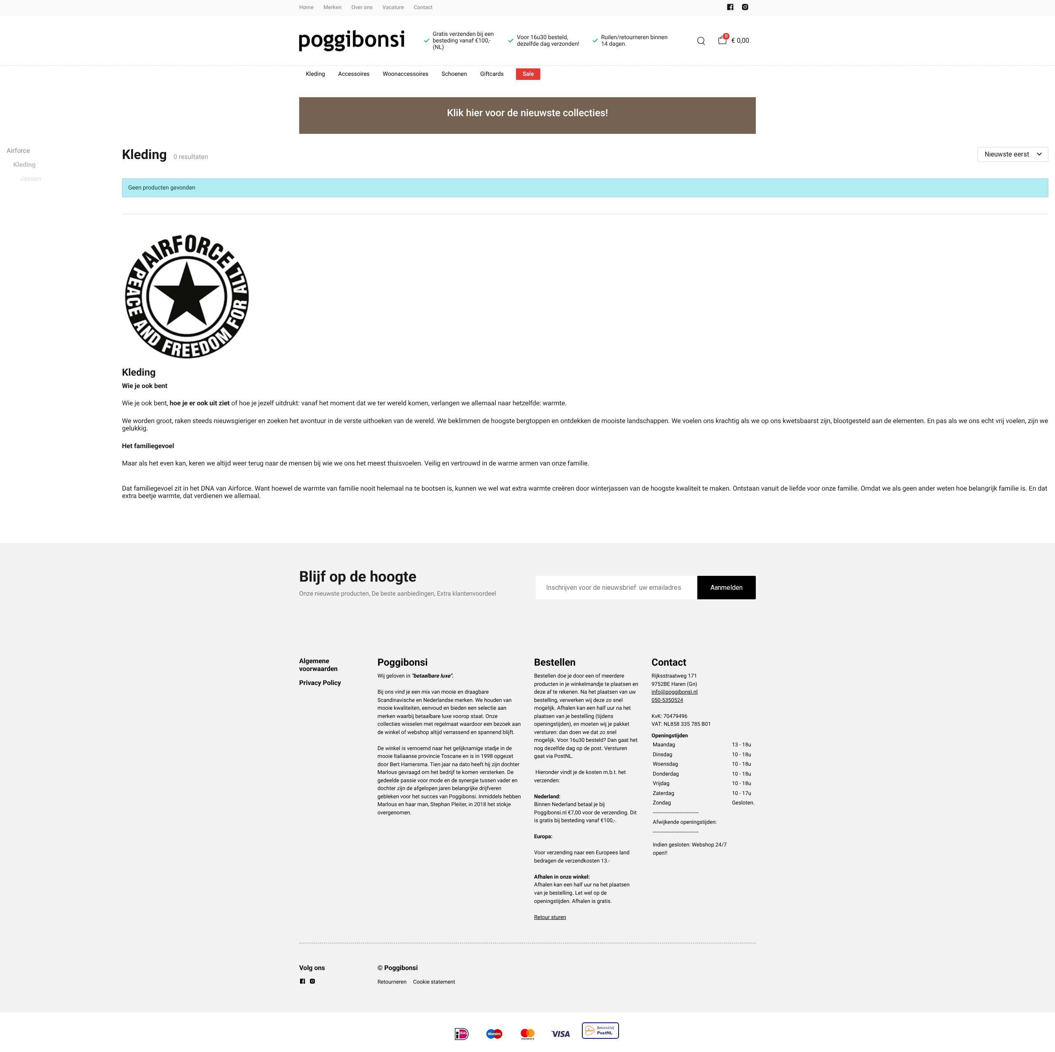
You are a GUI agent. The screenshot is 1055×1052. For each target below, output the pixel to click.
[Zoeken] (701, 40)
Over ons (362, 8)
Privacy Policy (320, 683)
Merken (333, 8)
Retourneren (391, 982)
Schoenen (454, 74)
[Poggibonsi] (351, 41)
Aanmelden (726, 587)
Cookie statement (434, 982)
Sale (528, 74)
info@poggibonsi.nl (675, 692)
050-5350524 (667, 700)
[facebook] (730, 9)
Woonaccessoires (406, 74)
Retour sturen (550, 917)
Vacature (393, 8)
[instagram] (745, 9)
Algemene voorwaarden (318, 664)
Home (306, 8)
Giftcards (492, 74)
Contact (423, 8)
